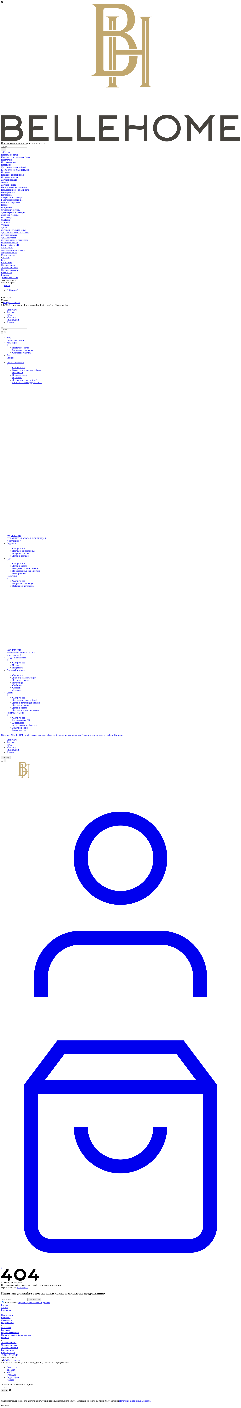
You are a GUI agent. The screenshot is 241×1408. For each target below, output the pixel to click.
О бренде (5, 735)
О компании (7, 1315)
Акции (4, 1307)
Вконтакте (12, 310)
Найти (4, 1390)
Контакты (119, 735)
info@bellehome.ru (11, 302)
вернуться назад (8, 1287)
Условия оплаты (8, 1342)
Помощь (5, 1337)
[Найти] (3, 149)
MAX (9, 315)
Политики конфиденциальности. (135, 1401)
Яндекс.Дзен (13, 320)
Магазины (6, 1327)
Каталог (5, 1305)
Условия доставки (9, 1345)
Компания (6, 1310)
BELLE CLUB (8, 1352)
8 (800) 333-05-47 (10, 277)
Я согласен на (27, 1302)
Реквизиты (6, 1330)
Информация (7, 1322)
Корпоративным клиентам (68, 735)
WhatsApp (11, 317)
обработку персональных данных (34, 1302)
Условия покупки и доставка (95, 735)
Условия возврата (9, 1347)
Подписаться (34, 1300)
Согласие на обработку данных (16, 1335)
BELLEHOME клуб (19, 735)
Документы (6, 1320)
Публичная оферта (10, 1332)
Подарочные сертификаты (42, 735)
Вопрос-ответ (7, 1350)
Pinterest (10, 322)
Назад (6, 758)
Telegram (11, 312)
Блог (111, 735)
